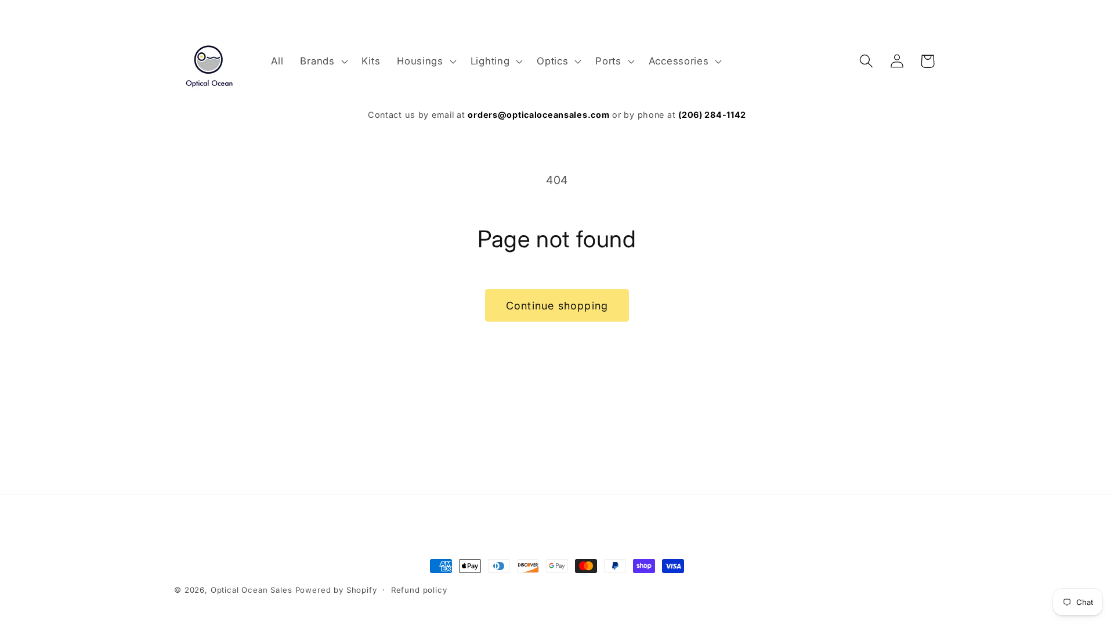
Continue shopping (557, 306)
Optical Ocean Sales (251, 589)
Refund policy (419, 589)
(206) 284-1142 (712, 115)
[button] (322, 60)
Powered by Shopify (336, 589)
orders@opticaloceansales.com (538, 115)
